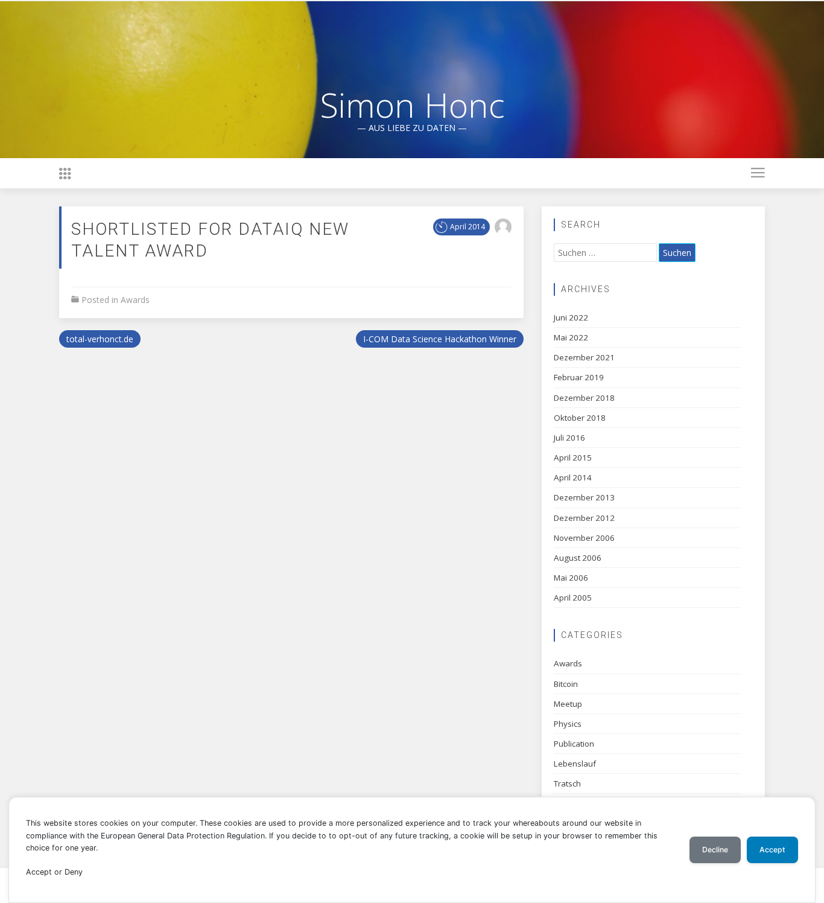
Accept (772, 849)
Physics (568, 723)
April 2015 (573, 457)
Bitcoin (566, 683)
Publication (574, 743)
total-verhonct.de (99, 339)
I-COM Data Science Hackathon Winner (439, 339)
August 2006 (577, 557)
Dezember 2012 (584, 517)
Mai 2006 (571, 577)
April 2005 (573, 597)
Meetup (568, 703)
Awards (135, 299)
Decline (715, 849)
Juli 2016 (569, 437)
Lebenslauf (575, 763)
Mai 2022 (571, 337)
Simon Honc (412, 104)
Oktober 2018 (580, 417)
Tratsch (567, 783)
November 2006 (584, 537)
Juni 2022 (571, 317)
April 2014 (573, 477)
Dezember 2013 (584, 497)
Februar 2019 (579, 377)
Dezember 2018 (584, 397)
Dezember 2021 (584, 357)
